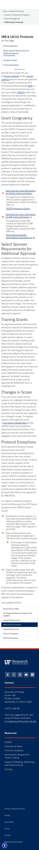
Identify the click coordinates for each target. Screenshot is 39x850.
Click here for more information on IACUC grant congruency (21, 192)
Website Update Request (14, 842)
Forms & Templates (14, 750)
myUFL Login (11, 708)
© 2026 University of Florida (15, 809)
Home (5, 11)
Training (8, 769)
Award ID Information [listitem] (11, 620)
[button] (4, 845)
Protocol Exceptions (11, 65)
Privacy (7, 829)
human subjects (11, 76)
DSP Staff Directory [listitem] (10, 638)
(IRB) (30, 85)
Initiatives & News (13, 746)
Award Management (12, 18)
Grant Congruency (10, 46)
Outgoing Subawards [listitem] (11, 629)
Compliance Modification (15, 422)
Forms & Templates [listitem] (10, 633)
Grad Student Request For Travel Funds (17, 756)
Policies (7, 815)
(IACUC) (21, 92)
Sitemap (8, 835)
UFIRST (8, 742)
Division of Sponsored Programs (17, 15)
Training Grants (9, 55)
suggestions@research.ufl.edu (21, 721)
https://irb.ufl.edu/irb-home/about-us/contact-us (19, 236)
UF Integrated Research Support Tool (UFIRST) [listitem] (17, 614)
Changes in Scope (10, 60)
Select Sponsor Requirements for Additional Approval (16, 51)
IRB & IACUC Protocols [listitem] (12, 625)
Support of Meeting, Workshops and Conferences (20, 763)
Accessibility (9, 822)
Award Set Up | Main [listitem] (11, 609)
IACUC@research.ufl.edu (18, 208)
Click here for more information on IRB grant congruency (21, 215)
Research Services (17, 11)
